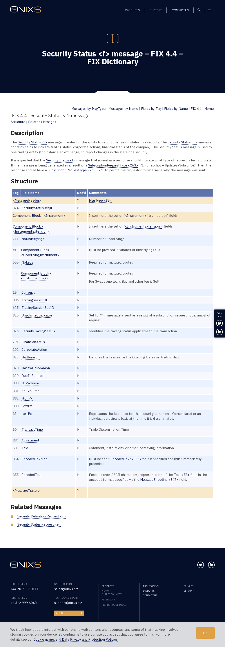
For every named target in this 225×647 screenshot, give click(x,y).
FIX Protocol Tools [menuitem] (114, 604)
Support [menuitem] (156, 10)
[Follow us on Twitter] (200, 565)
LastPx (27, 414)
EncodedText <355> (126, 459)
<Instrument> (136, 215)
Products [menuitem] (132, 10)
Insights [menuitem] (148, 590)
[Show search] (200, 10)
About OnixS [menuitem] (150, 586)
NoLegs (27, 262)
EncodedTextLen (34, 459)
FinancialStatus (33, 342)
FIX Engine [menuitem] (108, 599)
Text (25, 448)
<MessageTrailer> (26, 490)
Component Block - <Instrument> (39, 215)
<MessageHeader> (27, 200)
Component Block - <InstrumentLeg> (36, 275)
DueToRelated (33, 376)
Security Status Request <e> (39, 524)
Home (209, 109)
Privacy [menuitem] (189, 586)
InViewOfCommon (36, 368)
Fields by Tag (151, 109)
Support (60, 612)
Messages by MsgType (88, 109)
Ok (205, 633)
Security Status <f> (32, 142)
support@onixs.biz (68, 603)
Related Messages (42, 122)
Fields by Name (176, 109)
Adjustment (30, 440)
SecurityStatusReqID (37, 208)
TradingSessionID (35, 300)
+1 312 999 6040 (23, 603)
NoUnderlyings (33, 239)
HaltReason (31, 357)
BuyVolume (30, 383)
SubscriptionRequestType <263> (113, 165)
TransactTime (32, 429)
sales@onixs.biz (66, 589)
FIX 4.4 (196, 109)
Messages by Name (123, 109)
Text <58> (182, 475)
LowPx (27, 406)
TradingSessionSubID (38, 307)
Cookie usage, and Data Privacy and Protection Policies (76, 639)
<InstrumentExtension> (143, 226)
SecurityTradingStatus (38, 331)
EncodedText (32, 475)
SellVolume (31, 391)
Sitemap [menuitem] (189, 590)
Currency (28, 292)
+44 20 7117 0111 (24, 589)
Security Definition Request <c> (41, 516)
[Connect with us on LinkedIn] (211, 565)
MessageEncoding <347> (159, 479)
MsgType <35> (100, 200)
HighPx (27, 398)
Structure (18, 122)
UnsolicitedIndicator (37, 315)
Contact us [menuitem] (180, 10)
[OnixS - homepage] (25, 9)
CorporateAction (34, 349)
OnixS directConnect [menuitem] (112, 593)
